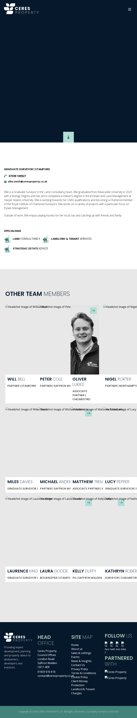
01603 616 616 (46, 672)
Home (75, 645)
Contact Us (78, 665)
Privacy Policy (79, 669)
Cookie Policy (79, 677)
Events (75, 657)
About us (77, 649)
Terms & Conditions (83, 673)
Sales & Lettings (81, 653)
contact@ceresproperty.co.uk (56, 676)
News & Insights (81, 661)
